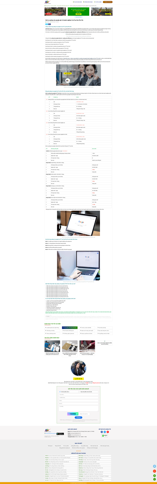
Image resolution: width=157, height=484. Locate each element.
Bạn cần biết (78, 443)
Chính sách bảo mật (94, 445)
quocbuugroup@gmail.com (75, 433)
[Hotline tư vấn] (78, 74)
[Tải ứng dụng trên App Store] (50, 433)
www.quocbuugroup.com (76, 434)
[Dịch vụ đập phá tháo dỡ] (102, 11)
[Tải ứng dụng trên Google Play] (60, 434)
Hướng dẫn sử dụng (75, 445)
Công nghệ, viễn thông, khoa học (63, 5)
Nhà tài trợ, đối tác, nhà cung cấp (78, 447)
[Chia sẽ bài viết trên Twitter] (46, 24)
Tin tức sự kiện (53, 5)
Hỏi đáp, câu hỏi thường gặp (92, 447)
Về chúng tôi (50, 445)
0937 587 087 (79, 378)
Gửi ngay (78, 417)
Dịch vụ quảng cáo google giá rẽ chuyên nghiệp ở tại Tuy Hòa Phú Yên (83, 5)
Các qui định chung (84, 445)
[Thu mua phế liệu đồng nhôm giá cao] (55, 11)
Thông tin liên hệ (58, 445)
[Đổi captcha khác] (77, 414)
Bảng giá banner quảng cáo (64, 447)
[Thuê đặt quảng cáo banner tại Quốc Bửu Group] (78, 11)
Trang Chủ (47, 5)
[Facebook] (102, 432)
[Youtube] (108, 432)
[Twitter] (105, 432)
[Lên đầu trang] (154, 479)
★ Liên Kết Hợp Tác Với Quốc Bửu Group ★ (78, 483)
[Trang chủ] (47, 1)
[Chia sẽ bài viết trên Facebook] (49, 24)
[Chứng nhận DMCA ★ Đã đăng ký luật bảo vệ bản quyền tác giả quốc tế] (105, 435)
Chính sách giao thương (104, 445)
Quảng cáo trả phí (79, 17)
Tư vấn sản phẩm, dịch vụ (65, 391)
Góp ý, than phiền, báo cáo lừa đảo (86, 391)
